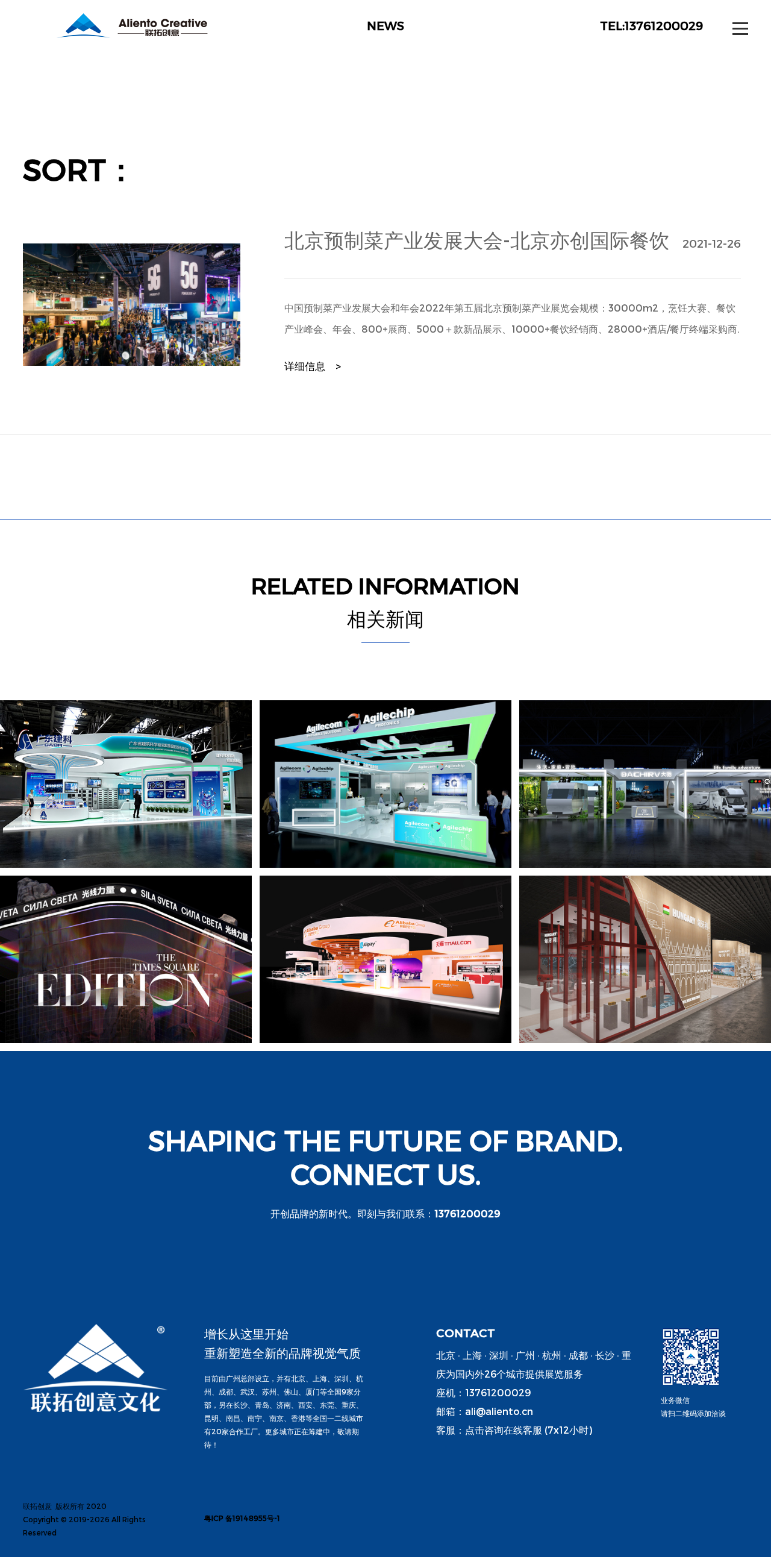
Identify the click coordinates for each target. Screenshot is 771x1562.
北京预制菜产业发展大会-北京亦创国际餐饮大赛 (476, 239)
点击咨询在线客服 (503, 1429)
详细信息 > (312, 366)
